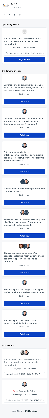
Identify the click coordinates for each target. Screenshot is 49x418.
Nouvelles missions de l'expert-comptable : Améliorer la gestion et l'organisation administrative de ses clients (24, 222)
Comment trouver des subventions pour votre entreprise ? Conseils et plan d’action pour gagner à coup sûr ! (23, 121)
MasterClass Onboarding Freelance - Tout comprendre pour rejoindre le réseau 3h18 (22, 41)
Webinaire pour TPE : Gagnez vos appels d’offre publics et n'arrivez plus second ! (24, 291)
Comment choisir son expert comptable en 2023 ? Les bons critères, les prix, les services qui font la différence (24, 88)
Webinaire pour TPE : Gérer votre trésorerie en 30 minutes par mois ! (21, 322)
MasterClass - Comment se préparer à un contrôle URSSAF (24, 190)
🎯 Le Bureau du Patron (24, 391)
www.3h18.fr (16, 7)
